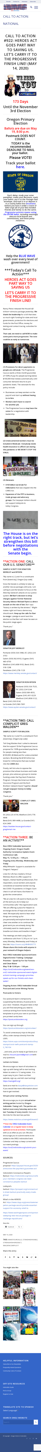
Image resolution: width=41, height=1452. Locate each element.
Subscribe (33, 1)
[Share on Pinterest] (14, 1257)
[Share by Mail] (36, 1257)
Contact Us (16, 1)
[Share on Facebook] (5, 1257)
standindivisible (30, 1240)
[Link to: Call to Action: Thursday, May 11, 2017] (11, 1293)
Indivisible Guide (8, 1387)
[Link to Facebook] (26, 1438)
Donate (8, 1)
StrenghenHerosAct (12, 1242)
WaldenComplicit (11, 1245)
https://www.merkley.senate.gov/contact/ (20, 673)
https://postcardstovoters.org (15, 1019)
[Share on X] (10, 1257)
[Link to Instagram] (33, 1438)
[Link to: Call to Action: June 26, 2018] (29, 1277)
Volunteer (24, 1)
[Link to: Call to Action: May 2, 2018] (29, 1329)
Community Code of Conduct (12, 1371)
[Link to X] (30, 1438)
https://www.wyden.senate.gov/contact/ (19, 707)
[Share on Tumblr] (23, 1257)
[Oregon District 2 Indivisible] (17, 7)
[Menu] (35, 7)
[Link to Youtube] (36, 1438)
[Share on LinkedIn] (18, 1257)
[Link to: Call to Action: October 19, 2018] (29, 1314)
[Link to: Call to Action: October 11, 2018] (29, 1297)
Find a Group (7, 1391)
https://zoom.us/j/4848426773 (23, 944)
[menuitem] (8, 1)
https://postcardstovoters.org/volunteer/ (19, 1028)
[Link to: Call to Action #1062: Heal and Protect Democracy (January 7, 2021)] (11, 1279)
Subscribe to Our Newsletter (12, 1364)
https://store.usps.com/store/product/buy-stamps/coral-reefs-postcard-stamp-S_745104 (20, 1044)
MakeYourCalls (15, 1240)
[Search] (30, 7)
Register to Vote (8, 1394)
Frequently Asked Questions (12, 1367)
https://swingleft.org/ (11, 1081)
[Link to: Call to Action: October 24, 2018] (11, 1314)
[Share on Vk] (27, 1257)
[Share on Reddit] (31, 1257)
